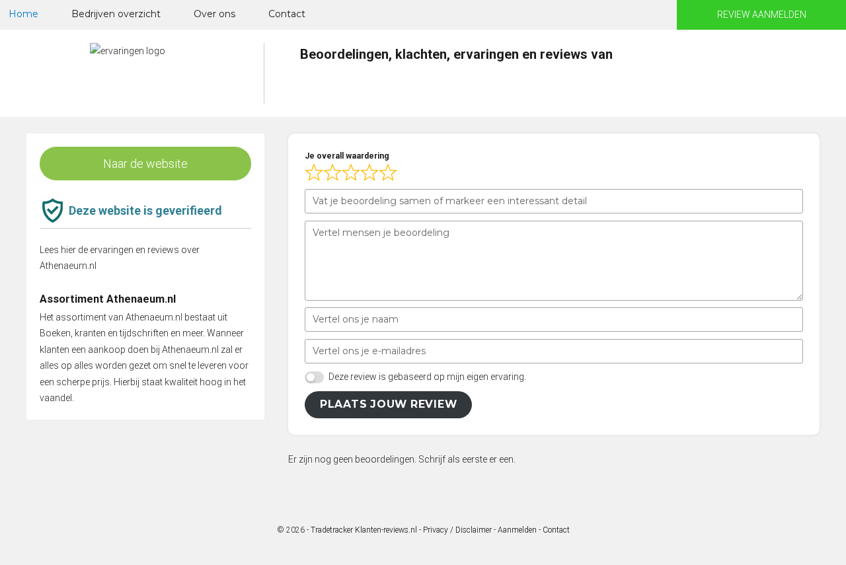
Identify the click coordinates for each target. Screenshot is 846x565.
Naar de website (145, 163)
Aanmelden (517, 530)
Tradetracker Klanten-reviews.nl (364, 530)
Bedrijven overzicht (116, 14)
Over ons (214, 14)
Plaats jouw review (388, 404)
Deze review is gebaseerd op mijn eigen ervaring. (427, 376)
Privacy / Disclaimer (457, 530)
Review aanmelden (761, 14)
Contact (286, 14)
